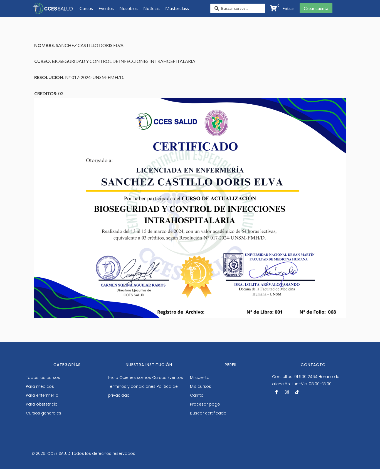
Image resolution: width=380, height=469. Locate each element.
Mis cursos (200, 386)
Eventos (175, 377)
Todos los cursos (43, 377)
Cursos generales (43, 413)
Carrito (197, 395)
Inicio (113, 377)
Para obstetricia (42, 404)
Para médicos (40, 386)
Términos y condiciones (132, 386)
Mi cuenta (199, 377)
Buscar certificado (208, 413)
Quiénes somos (135, 377)
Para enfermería (42, 395)
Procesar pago (205, 404)
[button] (288, 8)
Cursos (159, 377)
